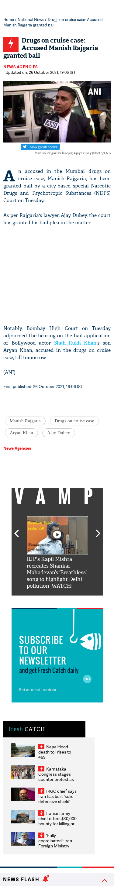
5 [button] (75, 600)
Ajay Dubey (58, 432)
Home (8, 19)
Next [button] (98, 529)
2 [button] (48, 600)
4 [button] (66, 600)
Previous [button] (16, 529)
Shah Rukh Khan (75, 343)
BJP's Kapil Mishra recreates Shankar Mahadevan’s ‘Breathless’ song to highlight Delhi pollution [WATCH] (57, 572)
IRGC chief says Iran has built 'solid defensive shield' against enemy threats (57, 801)
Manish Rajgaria (25, 420)
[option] (57, 552)
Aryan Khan (21, 432)
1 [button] (39, 600)
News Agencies (20, 67)
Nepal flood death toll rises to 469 (54, 752)
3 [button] (57, 600)
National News (31, 19)
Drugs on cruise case (74, 420)
